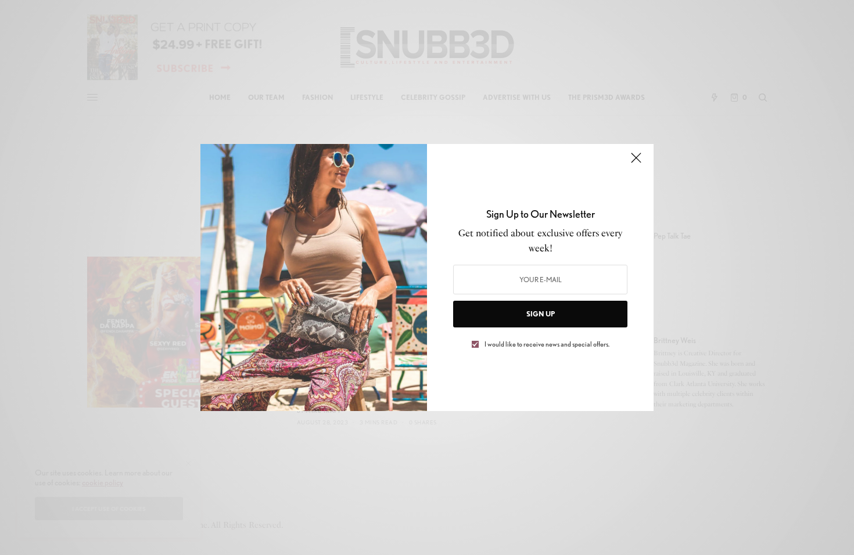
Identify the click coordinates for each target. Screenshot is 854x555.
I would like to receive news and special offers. (547, 344)
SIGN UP (540, 313)
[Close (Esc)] (636, 162)
